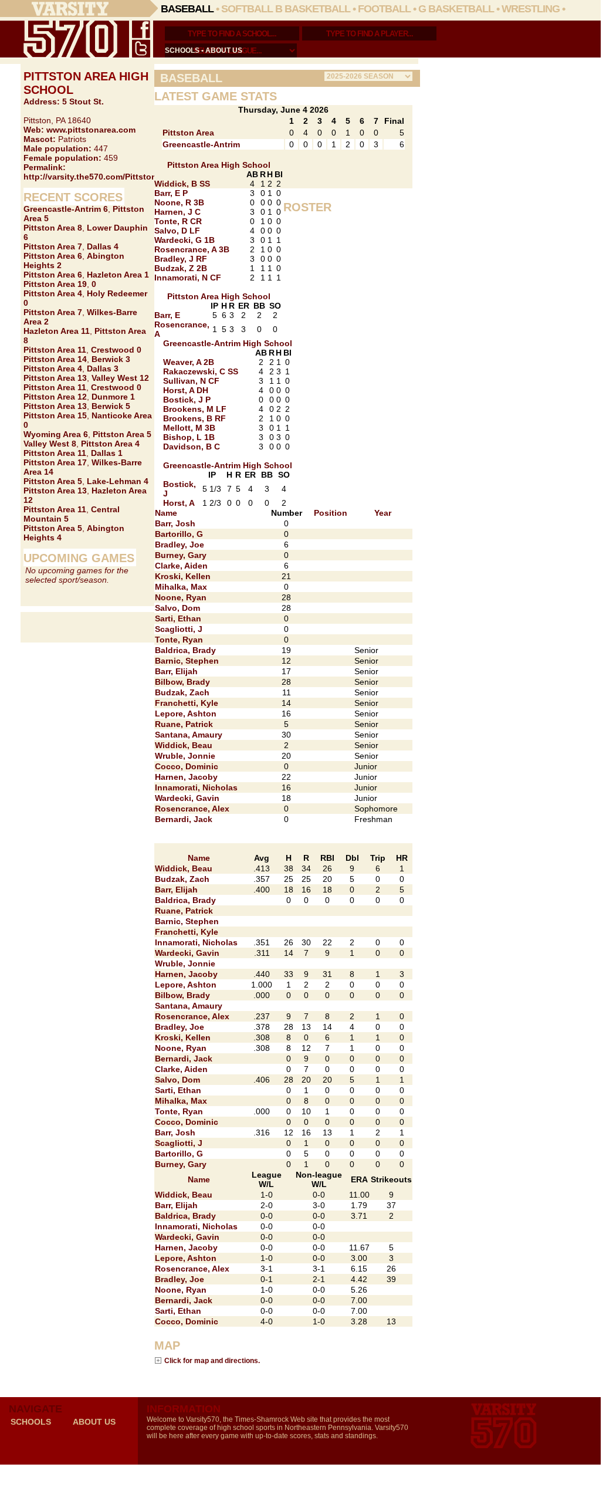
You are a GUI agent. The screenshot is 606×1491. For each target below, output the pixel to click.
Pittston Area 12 (55, 396)
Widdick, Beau (183, 745)
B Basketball (312, 9)
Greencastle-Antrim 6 (65, 209)
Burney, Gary (180, 555)
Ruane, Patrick (184, 724)
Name (166, 513)
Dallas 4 (103, 246)
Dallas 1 (107, 453)
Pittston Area (188, 132)
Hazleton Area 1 (118, 274)
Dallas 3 (103, 368)
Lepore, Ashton (185, 713)
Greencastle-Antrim (201, 144)
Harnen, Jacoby (186, 777)
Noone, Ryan (180, 597)
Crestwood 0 (116, 349)
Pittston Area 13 (55, 378)
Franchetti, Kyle (186, 703)
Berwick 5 (111, 406)
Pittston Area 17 (55, 462)
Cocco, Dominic (186, 766)
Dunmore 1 (113, 396)
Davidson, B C (191, 446)
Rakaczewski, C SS (200, 371)
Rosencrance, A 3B (191, 249)
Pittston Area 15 (55, 415)
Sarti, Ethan (178, 618)
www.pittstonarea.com (91, 129)
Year (382, 513)
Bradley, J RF (180, 258)
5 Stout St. (83, 101)
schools (182, 50)
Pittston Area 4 (52, 293)
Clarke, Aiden (181, 565)
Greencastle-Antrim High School (227, 343)
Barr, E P (171, 193)
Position (330, 513)
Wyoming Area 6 (55, 434)
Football (384, 9)
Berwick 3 (111, 359)
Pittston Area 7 (52, 246)
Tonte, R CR (178, 221)
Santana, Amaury (188, 734)
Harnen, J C (177, 212)
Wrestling (531, 9)
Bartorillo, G (179, 534)
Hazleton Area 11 (56, 331)
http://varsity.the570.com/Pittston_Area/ (102, 176)
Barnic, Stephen (187, 660)
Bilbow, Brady (182, 682)
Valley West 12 (120, 378)
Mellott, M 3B (189, 427)
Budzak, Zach (182, 692)
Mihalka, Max (181, 586)
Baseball (187, 9)
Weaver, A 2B (188, 362)
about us (223, 50)
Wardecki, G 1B (184, 240)
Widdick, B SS (182, 183)
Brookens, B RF (194, 418)
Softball (247, 9)
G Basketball (456, 9)
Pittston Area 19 (55, 284)
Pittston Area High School (218, 165)
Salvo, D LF (177, 230)
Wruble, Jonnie (185, 755)
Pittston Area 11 (54, 349)
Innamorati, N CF (187, 277)
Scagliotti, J (178, 629)
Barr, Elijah (176, 671)
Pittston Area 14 (55, 359)
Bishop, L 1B (189, 437)
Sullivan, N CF (191, 381)
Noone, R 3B (179, 202)
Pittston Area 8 (52, 227)
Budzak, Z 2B (180, 268)
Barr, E (167, 315)
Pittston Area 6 (52, 256)
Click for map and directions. (212, 1360)
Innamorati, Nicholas (196, 787)
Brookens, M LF (194, 409)
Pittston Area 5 (122, 434)
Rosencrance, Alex (192, 808)
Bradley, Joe (179, 544)
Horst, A (179, 503)
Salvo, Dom (177, 608)
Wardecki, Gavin (187, 798)
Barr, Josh (175, 523)
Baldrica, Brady (185, 650)
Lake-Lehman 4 (117, 481)
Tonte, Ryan (179, 639)
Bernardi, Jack (183, 819)
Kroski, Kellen (183, 576)
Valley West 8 (49, 443)
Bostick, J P (187, 399)
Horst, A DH (185, 390)
